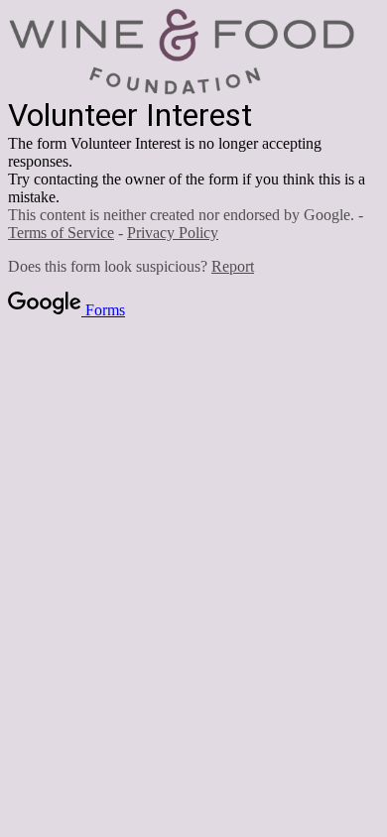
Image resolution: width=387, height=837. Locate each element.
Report (232, 266)
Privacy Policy (172, 232)
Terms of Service (61, 232)
